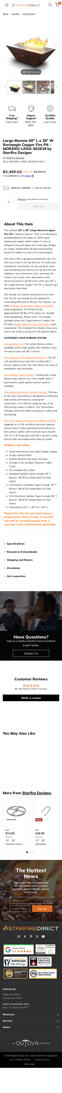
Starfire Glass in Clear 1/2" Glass (31, 324)
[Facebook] (24, 936)
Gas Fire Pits (29, 14)
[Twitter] (37, 936)
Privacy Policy (22, 1059)
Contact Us (31, 653)
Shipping (22, 199)
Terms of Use (41, 1059)
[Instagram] (18, 936)
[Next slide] (56, 46)
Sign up (42, 908)
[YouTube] (43, 936)
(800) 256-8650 (11, 994)
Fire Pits (15, 14)
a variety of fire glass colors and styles (31, 305)
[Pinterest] (31, 936)
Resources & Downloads (22, 551)
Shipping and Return (20, 559)
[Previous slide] (6, 46)
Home (5, 14)
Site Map (29, 1064)
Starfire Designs (15, 157)
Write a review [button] (31, 698)
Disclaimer (13, 568)
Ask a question (16, 576)
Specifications (16, 543)
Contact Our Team (12, 998)
